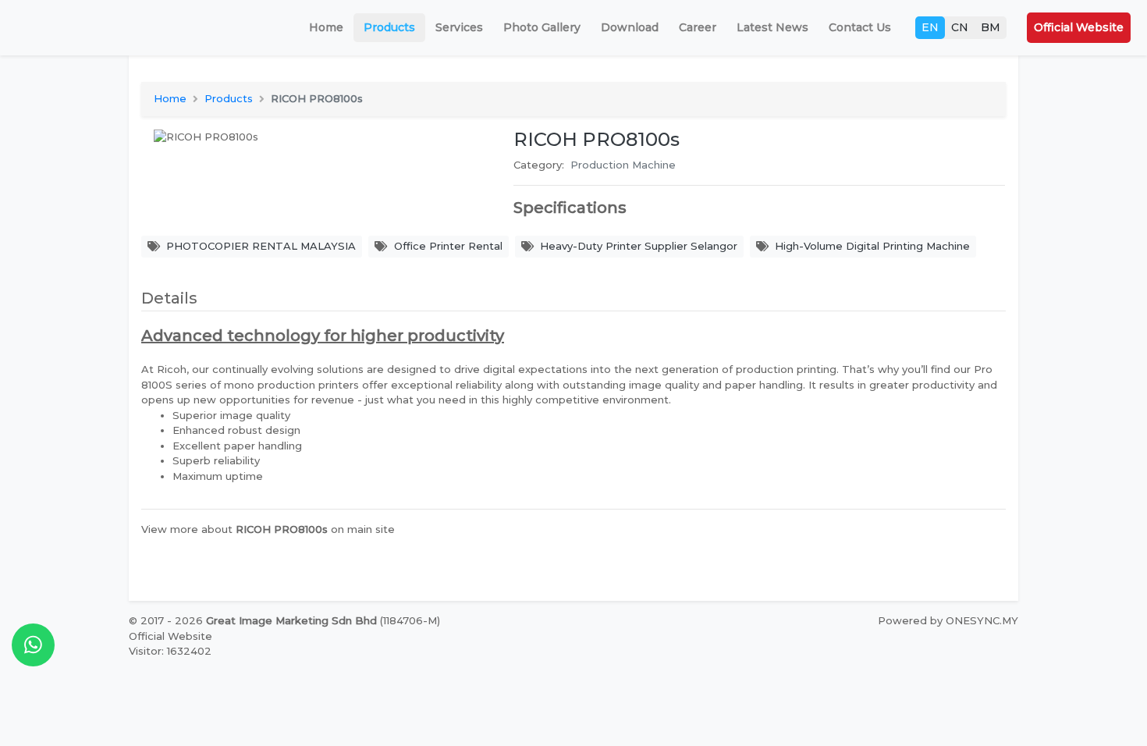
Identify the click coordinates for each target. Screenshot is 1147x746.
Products (389, 27)
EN (930, 27)
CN (959, 27)
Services (459, 27)
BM (990, 27)
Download (630, 27)
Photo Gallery (542, 27)
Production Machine (623, 164)
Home (326, 27)
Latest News (772, 27)
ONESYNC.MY (982, 620)
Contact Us (860, 27)
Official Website (1079, 27)
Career (697, 27)
